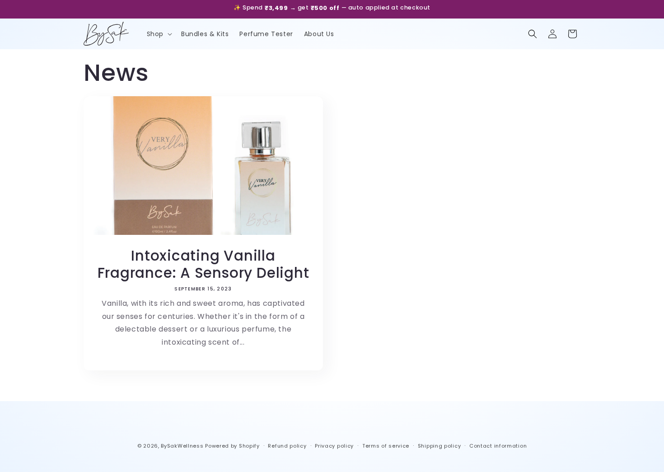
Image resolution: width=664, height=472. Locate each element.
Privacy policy (334, 445)
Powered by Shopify (232, 445)
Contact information (498, 445)
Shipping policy (439, 445)
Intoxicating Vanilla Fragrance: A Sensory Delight (203, 264)
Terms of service (385, 445)
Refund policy (287, 445)
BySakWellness (182, 445)
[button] (158, 33)
